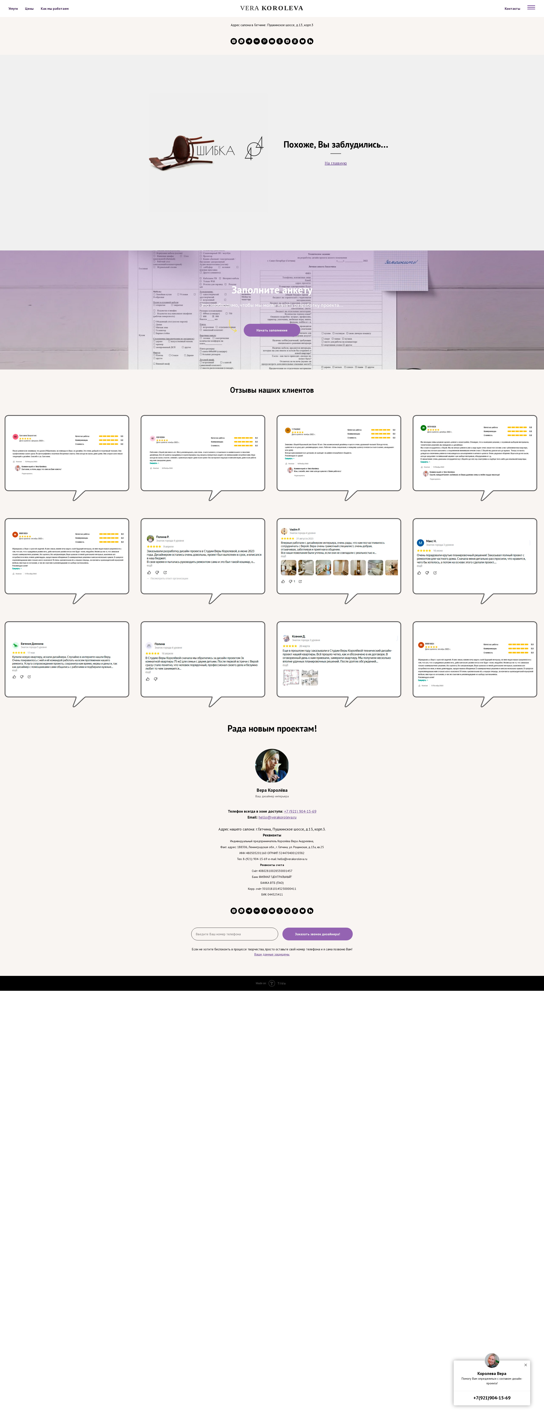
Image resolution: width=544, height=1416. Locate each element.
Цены (29, 8)
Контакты (512, 8)
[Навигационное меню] (531, 7)
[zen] (287, 41)
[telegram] (249, 41)
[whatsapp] (241, 41)
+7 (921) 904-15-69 (300, 811)
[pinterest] (264, 41)
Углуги (13, 8)
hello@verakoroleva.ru (277, 817)
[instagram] (234, 41)
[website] (295, 41)
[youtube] (272, 41)
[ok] (279, 41)
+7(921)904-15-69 (491, 1398)
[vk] (257, 41)
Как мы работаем (55, 8)
